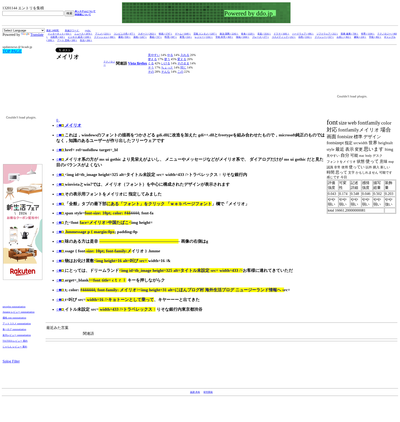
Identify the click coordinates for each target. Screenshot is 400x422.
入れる (184, 55)
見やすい (154, 55)
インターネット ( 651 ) (60, 33)
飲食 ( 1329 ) (248, 33)
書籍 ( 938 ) (124, 37)
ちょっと (167, 67)
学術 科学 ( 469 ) (224, 37)
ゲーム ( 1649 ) (183, 33)
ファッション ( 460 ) (105, 37)
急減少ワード (72, 30)
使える (152, 59)
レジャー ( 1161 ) (204, 37)
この (180, 71)
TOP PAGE (12, 51)
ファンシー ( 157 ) (324, 37)
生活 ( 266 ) (86, 40)
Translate (37, 35)
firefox (142, 63)
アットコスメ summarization (17, 323)
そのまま (183, 63)
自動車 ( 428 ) (57, 37)
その (151, 71)
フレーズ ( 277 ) (260, 37)
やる (170, 55)
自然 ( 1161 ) (305, 37)
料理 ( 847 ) (171, 37)
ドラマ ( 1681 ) (281, 33)
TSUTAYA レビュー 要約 (15, 341)
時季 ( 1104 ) (368, 33)
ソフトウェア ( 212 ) (327, 33)
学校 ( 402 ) (375, 37)
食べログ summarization (14, 329)
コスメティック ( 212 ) (284, 37)
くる (151, 63)
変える (181, 59)
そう (151, 67)
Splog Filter (11, 361)
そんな (165, 71)
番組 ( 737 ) (156, 37)
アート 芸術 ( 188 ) (67, 40)
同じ (183, 67)
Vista (132, 63)
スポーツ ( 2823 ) (147, 33)
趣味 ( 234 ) (360, 37)
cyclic (88, 30)
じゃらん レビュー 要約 (15, 346)
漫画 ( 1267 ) (140, 37)
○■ (58, 135)
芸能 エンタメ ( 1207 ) (205, 33)
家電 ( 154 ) (186, 37)
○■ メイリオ (68, 125)
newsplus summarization (14, 306)
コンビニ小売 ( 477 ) (124, 33)
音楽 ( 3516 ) (264, 33)
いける (165, 63)
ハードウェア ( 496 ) (303, 33)
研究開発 (208, 392)
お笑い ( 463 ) (344, 37)
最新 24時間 (52, 30)
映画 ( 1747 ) (165, 33)
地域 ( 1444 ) (242, 37)
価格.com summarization (14, 317)
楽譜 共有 (195, 392)
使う (167, 59)
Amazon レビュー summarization (18, 312)
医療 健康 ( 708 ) (349, 33)
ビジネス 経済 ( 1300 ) (79, 37)
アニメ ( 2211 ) (103, 33)
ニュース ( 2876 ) (83, 33)
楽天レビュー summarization (17, 335)
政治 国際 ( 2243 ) (229, 33)
